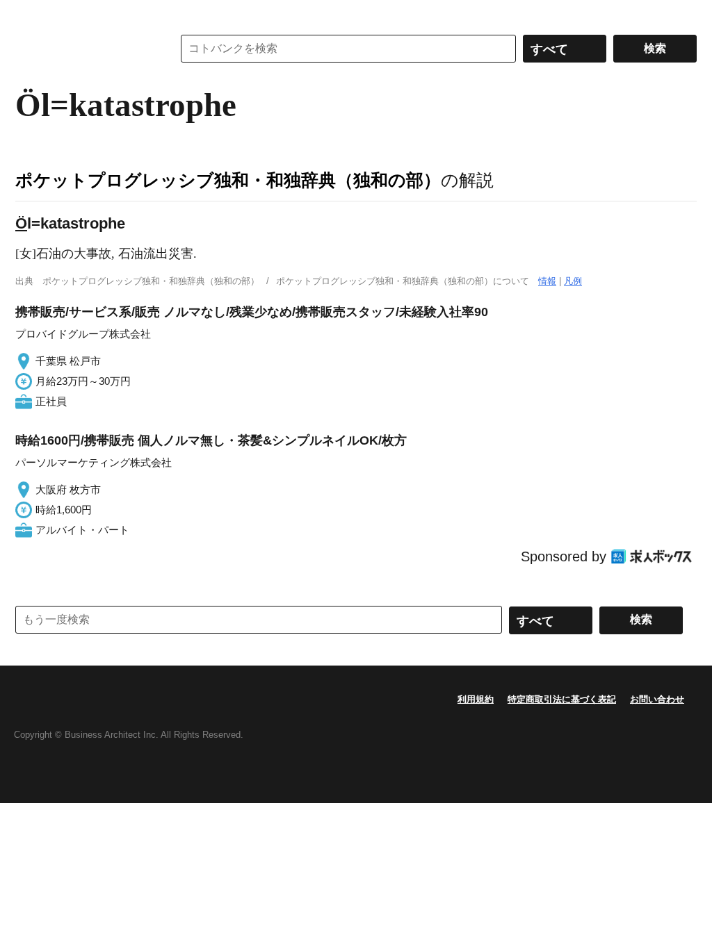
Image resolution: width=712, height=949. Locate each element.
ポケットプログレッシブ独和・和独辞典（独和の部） (228, 180)
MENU (29, 14)
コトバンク (84, 49)
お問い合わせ (657, 699)
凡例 (573, 281)
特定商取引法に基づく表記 (562, 699)
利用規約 (476, 699)
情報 (547, 281)
